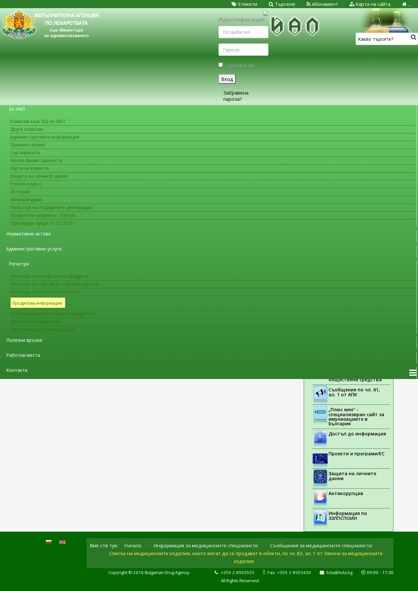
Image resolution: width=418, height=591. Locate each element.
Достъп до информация (357, 434)
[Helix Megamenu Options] (412, 373)
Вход (227, 79)
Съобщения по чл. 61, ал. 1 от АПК (354, 392)
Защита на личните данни (352, 475)
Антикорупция (346, 493)
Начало (132, 545)
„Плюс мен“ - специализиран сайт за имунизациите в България (356, 416)
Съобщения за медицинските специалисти (321, 545)
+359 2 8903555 (237, 572)
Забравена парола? (236, 95)
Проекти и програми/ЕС (357, 453)
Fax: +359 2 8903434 (289, 572)
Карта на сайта (372, 4)
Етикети (247, 4)
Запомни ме (240, 65)
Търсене (284, 4)
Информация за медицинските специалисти (205, 545)
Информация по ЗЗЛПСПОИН (348, 515)
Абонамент (324, 4)
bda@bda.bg (340, 572)
